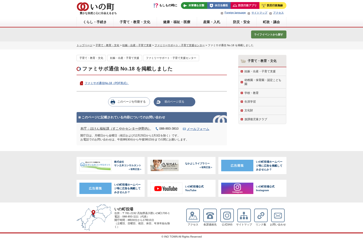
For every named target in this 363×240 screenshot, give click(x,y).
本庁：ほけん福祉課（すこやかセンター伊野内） (115, 128)
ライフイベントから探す (268, 34)
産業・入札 (211, 22)
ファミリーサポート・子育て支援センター (179, 45)
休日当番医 (221, 5)
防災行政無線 (275, 5)
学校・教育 (251, 92)
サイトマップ (259, 12)
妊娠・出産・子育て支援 (136, 45)
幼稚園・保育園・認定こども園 (262, 82)
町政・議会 (271, 22)
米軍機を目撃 (196, 5)
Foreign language (235, 12)
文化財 (248, 110)
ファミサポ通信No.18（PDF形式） (107, 83)
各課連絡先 (210, 224)
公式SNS (227, 224)
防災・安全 (241, 22)
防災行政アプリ (247, 5)
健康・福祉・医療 (176, 22)
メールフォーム (198, 129)
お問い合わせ (278, 224)
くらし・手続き (95, 22)
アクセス (278, 12)
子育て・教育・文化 (135, 22)
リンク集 (261, 224)
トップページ (84, 45)
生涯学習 (250, 101)
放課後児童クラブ (255, 119)
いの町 (95, 6)
